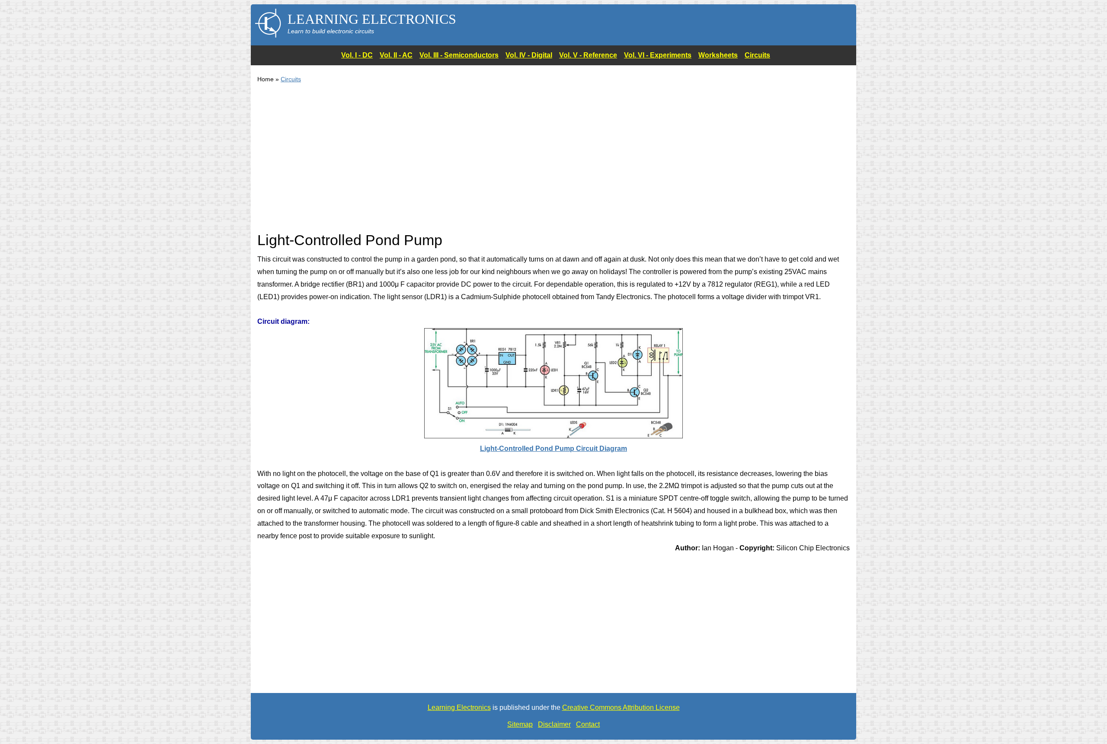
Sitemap (520, 724)
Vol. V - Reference (588, 55)
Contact (588, 724)
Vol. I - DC (357, 55)
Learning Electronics (459, 707)
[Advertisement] (516, 162)
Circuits (757, 55)
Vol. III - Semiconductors (459, 55)
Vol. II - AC (396, 55)
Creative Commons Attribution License (621, 707)
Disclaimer (554, 724)
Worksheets (718, 55)
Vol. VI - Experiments (657, 55)
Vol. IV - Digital (529, 55)
